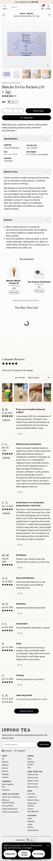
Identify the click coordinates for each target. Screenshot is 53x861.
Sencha (5, 768)
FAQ (29, 767)
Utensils (5, 777)
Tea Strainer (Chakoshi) (39, 281)
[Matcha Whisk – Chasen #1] (14, 271)
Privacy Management (33, 809)
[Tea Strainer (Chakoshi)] (39, 273)
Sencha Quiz (32, 784)
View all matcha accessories (26, 300)
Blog (29, 758)
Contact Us (31, 797)
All (3, 758)
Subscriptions (32, 830)
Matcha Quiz (32, 777)
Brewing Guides (30, 762)
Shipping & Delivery (32, 804)
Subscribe (44, 744)
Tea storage (38, 854)
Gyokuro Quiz (33, 780)
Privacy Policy (7, 805)
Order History (30, 825)
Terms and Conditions (11, 797)
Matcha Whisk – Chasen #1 (14, 281)
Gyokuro (5, 765)
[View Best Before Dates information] (19, 147)
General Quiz (32, 774)
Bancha (5, 771)
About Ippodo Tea (7, 785)
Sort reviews (20, 377)
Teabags (5, 774)
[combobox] (24, 7)
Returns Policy (33, 800)
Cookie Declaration (9, 808)
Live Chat (31, 794)
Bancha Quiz (32, 787)
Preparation (10, 854)
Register (30, 821)
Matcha (30, 13)
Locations (6, 790)
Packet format (24, 853)
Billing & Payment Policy (8, 801)
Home (22, 13)
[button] (4, 15)
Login (29, 818)
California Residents (10, 812)
